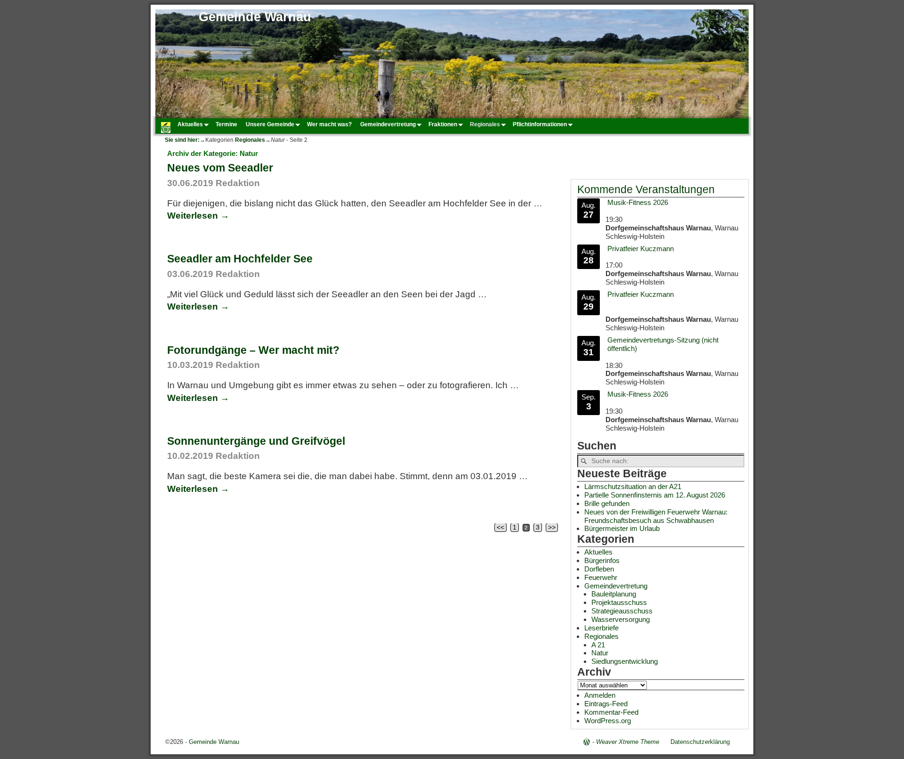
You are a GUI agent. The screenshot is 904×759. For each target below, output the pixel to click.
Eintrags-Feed (606, 704)
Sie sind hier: (182, 140)
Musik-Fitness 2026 (637, 202)
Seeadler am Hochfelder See (240, 259)
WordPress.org (607, 721)
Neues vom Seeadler (220, 168)
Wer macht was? (329, 124)
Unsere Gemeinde (270, 124)
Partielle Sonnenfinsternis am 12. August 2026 (654, 495)
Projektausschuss (619, 602)
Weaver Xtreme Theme (627, 741)
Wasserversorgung (620, 619)
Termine (226, 124)
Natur (599, 653)
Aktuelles (190, 124)
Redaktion (238, 183)
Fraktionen (442, 124)
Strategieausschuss (622, 611)
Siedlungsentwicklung (624, 661)
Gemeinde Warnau (255, 17)
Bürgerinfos (602, 560)
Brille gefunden (607, 503)
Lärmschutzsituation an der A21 (632, 486)
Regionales (485, 124)
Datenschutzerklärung (700, 741)
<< (500, 527)
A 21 (598, 645)
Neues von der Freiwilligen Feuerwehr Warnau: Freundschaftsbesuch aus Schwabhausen (655, 516)
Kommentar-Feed (611, 712)
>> (552, 527)
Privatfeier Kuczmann (640, 249)
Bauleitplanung (613, 594)
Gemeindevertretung (388, 124)
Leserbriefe (601, 628)
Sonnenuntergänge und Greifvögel (256, 441)
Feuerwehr (600, 577)
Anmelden (599, 695)
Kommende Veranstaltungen (646, 190)
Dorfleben (599, 569)
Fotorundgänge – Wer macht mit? (253, 350)
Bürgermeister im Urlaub (622, 528)
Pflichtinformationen (540, 124)
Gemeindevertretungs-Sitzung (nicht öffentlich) (662, 344)
